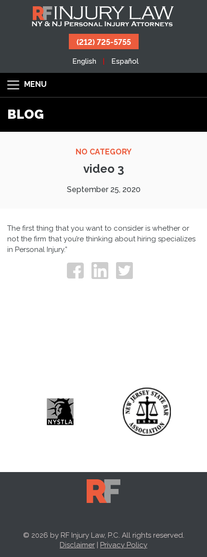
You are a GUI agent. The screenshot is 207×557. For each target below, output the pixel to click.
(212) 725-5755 (104, 41)
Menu (34, 84)
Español (125, 61)
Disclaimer (77, 545)
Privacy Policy (123, 545)
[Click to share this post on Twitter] (124, 270)
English (84, 61)
